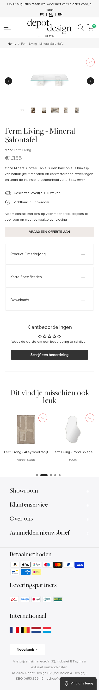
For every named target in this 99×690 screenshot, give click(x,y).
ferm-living (22, 150)
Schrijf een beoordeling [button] (49, 354)
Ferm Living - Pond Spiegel (73, 452)
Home (12, 43)
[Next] (90, 81)
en (60, 14)
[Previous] (8, 81)
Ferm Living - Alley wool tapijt (26, 452)
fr (42, 14)
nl (51, 14)
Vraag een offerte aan (49, 232)
